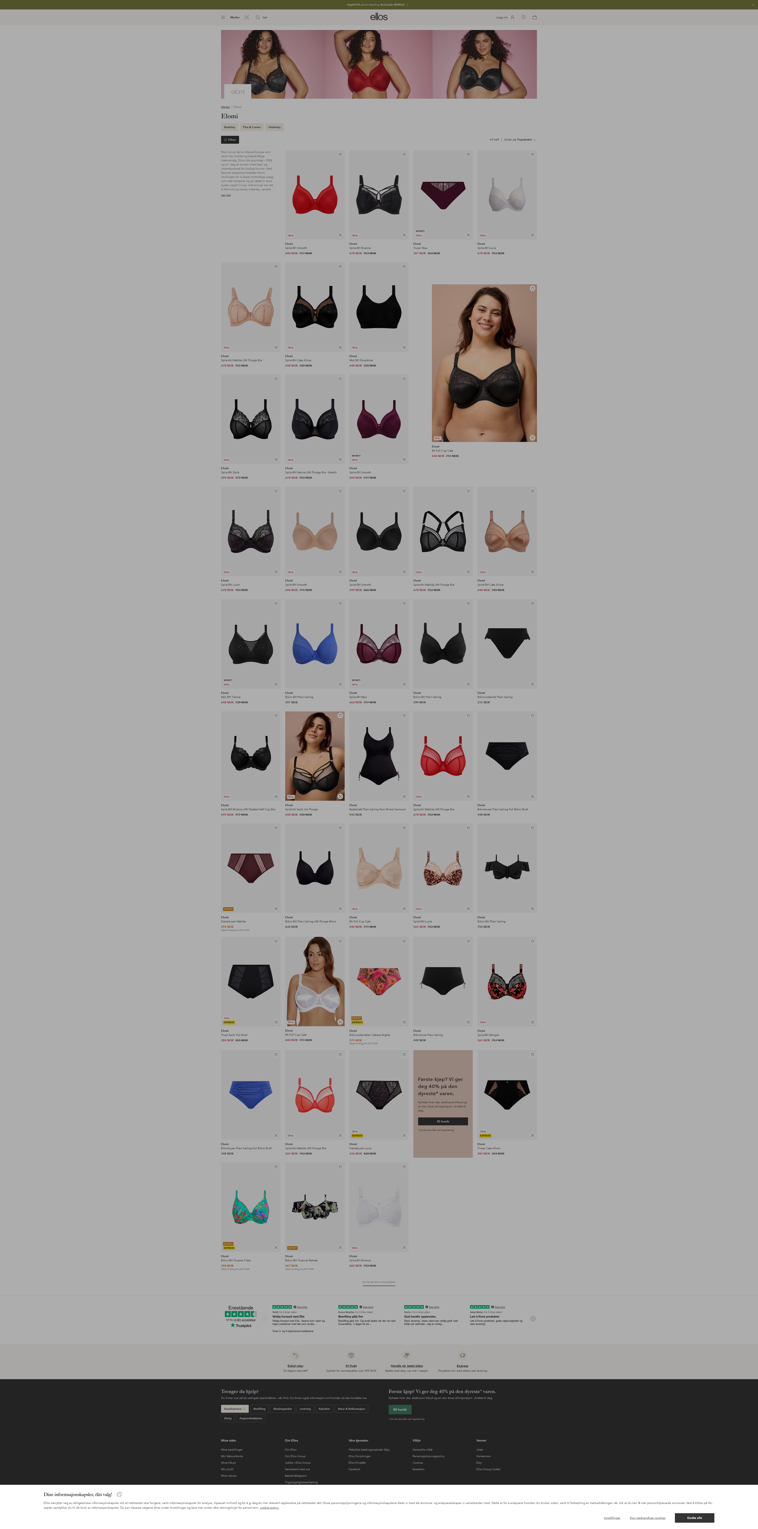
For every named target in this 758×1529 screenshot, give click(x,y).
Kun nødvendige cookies (647, 1518)
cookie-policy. (269, 1507)
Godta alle (694, 1518)
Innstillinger (612, 1518)
